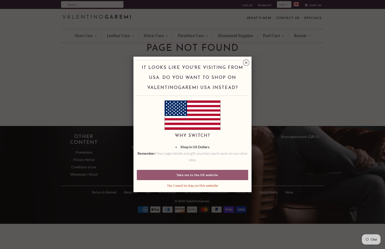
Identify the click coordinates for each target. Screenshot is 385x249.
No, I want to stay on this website (192, 185)
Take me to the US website (197, 175)
